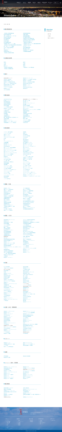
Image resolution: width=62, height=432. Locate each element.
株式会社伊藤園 (6, 223)
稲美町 (24, 64)
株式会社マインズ (7, 395)
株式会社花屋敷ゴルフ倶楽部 (28, 345)
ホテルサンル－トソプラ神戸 (28, 168)
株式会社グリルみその (7, 273)
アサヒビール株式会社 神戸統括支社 (29, 219)
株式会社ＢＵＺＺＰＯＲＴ (27, 329)
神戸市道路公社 (6, 39)
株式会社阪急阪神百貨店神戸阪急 (9, 239)
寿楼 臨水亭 (6, 156)
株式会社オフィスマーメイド (28, 313)
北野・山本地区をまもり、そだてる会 (10, 35)
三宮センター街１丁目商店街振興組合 (29, 232)
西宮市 (24, 62)
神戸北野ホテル (6, 143)
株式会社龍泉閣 (6, 176)
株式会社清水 (25, 230)
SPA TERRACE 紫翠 (7, 159)
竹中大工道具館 (25, 114)
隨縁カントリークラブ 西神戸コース (29, 344)
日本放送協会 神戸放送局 (27, 328)
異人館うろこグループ (7, 100)
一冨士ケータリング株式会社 (8, 268)
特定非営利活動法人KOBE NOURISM (10, 391)
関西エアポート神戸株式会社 (8, 189)
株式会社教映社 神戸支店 (8, 368)
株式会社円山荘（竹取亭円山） (9, 161)
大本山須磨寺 (6, 114)
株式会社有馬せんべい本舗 (8, 222)
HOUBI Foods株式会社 (27, 296)
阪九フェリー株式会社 (26, 206)
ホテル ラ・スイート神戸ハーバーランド (29, 173)
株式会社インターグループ (8, 313)
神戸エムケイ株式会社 (26, 189)
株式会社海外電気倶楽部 (27, 226)
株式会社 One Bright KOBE (8, 254)
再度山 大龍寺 (25, 118)
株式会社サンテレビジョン (27, 320)
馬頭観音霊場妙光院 (26, 116)
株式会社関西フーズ (7, 270)
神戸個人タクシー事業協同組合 (28, 190)
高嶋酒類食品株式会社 (7, 235)
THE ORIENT (25, 137)
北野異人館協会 (25, 34)
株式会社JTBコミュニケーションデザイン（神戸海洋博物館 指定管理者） (31, 110)
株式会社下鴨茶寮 (26, 281)
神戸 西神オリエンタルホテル (28, 143)
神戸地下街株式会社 (26, 228)
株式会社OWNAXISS (7, 317)
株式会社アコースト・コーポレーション (10, 366)
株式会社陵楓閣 (6, 163)
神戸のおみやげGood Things (28, 231)
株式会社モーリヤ (7, 296)
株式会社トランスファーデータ (28, 326)
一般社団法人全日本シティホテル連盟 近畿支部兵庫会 (32, 43)
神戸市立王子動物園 (26, 105)
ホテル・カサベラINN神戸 (8, 167)
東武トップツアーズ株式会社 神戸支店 (10, 83)
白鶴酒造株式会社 (7, 116)
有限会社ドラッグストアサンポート (29, 240)
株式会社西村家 (25, 291)
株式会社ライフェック (26, 299)
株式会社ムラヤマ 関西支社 (8, 378)
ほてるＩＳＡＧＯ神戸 (26, 163)
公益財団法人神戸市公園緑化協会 (28, 38)
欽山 (4, 139)
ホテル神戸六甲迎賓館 (7, 168)
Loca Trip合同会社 (7, 89)
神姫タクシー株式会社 (26, 198)
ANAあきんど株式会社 (7, 79)
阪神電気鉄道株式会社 (26, 203)
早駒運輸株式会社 (7, 203)
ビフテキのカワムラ (7, 288)
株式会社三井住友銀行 (26, 356)
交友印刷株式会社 (7, 369)
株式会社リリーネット (26, 252)
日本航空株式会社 (26, 205)
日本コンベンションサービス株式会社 (10, 326)
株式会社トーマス (7, 241)
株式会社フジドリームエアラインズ (29, 207)
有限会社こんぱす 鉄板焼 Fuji (8, 279)
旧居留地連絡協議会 (26, 35)
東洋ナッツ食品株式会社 (27, 239)
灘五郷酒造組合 (25, 241)
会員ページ (56, 2)
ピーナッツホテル (26, 161)
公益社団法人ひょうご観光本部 (28, 50)
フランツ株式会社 (26, 245)
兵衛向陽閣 (5, 164)
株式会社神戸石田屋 (7, 275)
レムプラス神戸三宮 (7, 178)
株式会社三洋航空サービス (8, 80)
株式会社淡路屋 (25, 266)
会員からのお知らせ (42, 422)
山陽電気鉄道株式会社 (7, 197)
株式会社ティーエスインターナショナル (10, 283)
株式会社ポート (6, 207)
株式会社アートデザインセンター (9, 311)
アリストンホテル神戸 (7, 133)
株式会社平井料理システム (8, 290)
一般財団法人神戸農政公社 (27, 42)
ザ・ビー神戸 (25, 155)
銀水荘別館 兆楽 (25, 139)
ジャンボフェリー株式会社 (27, 197)
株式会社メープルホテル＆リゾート (29, 174)
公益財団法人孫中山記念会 (27, 113)
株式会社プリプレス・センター (9, 377)
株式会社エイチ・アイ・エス (28, 78)
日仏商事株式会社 (26, 243)
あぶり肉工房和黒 (7, 266)
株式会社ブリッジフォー (8, 292)
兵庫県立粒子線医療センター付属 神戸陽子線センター (32, 395)
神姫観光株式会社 (7, 198)
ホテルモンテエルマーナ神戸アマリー (29, 172)
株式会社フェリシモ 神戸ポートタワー (10, 121)
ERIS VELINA (6, 226)
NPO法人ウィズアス (26, 46)
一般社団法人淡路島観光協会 (8, 68)
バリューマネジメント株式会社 (28, 235)
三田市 (24, 63)
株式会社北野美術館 (7, 103)
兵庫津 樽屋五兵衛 (26, 236)
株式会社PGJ (25, 88)
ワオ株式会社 (6, 300)
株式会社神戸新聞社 (7, 320)
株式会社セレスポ (7, 373)
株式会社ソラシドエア (7, 201)
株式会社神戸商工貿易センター (28, 41)
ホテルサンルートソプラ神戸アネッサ (10, 169)
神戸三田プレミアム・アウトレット (29, 103)
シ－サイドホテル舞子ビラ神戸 (28, 156)
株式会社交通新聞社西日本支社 (28, 315)
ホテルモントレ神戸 (7, 173)
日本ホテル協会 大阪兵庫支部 (8, 47)
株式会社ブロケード (26, 295)
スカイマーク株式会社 (26, 199)
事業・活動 (31, 418)
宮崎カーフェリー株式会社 (8, 210)
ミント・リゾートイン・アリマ (9, 174)
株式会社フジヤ (25, 378)
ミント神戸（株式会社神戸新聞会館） (10, 253)
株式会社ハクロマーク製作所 (8, 374)
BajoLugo (5, 237)
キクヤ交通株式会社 (26, 188)
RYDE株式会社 (25, 333)
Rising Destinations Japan (27, 87)
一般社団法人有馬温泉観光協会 (9, 33)
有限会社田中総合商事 (7, 202)
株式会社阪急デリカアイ (27, 292)
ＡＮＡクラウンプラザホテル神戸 (9, 137)
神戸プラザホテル (26, 147)
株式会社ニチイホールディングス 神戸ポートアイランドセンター (12, 248)
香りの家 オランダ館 (26, 100)
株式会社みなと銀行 (7, 357)
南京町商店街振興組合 (7, 245)
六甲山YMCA (6, 177)
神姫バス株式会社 (7, 199)
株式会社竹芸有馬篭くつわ (8, 240)
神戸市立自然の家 (7, 146)
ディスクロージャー (21, 421)
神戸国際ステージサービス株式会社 (29, 368)
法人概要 (19, 422)
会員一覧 (41, 421)
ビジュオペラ (25, 237)
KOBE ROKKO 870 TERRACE (28, 152)
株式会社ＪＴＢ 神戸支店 (27, 80)
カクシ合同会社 (25, 317)
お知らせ (24, 3)
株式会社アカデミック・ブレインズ (29, 311)
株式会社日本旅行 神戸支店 (27, 83)
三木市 (5, 63)
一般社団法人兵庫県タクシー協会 (9, 206)
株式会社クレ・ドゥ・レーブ (8, 274)
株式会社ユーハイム (26, 249)
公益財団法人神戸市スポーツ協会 (9, 344)
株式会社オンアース (26, 268)
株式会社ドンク (25, 288)
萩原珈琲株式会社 (7, 249)
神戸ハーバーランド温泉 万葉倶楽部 (10, 147)
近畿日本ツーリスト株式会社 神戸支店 (29, 79)
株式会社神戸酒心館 (7, 104)
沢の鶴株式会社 (6, 110)
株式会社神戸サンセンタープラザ (28, 227)
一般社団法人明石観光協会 (8, 67)
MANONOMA (25, 122)
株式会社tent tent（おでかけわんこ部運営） (30, 324)
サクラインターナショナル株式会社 (29, 370)
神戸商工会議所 (6, 41)
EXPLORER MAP (7, 315)
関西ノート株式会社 (7, 227)
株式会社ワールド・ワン (27, 301)
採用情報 (19, 423)
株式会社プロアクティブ (27, 330)
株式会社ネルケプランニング (28, 375)
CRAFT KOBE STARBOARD (28, 274)
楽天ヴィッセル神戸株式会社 (8, 346)
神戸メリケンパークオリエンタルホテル (10, 152)
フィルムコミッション (10, 426)
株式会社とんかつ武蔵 (7, 286)
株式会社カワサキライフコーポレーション (30, 389)
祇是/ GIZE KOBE (26, 270)
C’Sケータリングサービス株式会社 (9, 281)
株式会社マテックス (7, 330)
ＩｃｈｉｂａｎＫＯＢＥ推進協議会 (29, 312)
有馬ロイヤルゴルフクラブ (27, 342)
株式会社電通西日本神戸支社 (28, 325)
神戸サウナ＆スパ (26, 108)
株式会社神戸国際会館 (7, 37)
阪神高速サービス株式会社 (8, 394)
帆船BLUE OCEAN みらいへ (8, 205)
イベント (8, 420)
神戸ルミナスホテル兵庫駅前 (8, 154)
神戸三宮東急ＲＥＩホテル (27, 142)
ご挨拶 (19, 420)
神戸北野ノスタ (25, 101)
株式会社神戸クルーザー (8, 192)
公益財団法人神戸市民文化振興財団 (29, 39)
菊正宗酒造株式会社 (7, 101)
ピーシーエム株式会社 (7, 291)
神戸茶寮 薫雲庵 (7, 277)
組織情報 (29, 3)
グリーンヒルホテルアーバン (8, 141)
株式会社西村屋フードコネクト (9, 287)
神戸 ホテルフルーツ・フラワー (9, 151)
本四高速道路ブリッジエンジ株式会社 (10, 122)
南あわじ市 (5, 66)
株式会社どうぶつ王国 (7, 108)
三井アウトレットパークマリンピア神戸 (29, 248)
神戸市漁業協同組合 (7, 38)
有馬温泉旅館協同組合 (26, 33)
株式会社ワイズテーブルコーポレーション (11, 299)
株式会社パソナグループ (27, 393)
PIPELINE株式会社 (7, 328)
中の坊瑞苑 (25, 160)
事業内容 (39, 3)
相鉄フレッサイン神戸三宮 (27, 159)
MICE (7, 427)
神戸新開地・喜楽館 (7, 112)
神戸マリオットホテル (26, 167)
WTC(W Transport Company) (28, 202)
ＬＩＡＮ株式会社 (7, 332)
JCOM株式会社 (6, 324)
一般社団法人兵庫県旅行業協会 (9, 52)
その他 (8, 423)
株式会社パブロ (6, 375)
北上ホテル (25, 138)
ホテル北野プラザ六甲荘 (27, 165)
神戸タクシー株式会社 (26, 192)
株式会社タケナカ (26, 321)
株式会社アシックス (7, 342)
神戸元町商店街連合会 (7, 232)
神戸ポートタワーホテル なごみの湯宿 (10, 150)
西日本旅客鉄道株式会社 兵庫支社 (28, 201)
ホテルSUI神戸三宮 (26, 169)
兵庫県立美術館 (6, 118)
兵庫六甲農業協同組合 (26, 47)
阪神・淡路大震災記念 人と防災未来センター (11, 117)
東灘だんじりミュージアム (27, 117)
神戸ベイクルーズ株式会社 (27, 193)
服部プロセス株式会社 (26, 377)
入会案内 (41, 420)
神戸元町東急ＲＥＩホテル (27, 151)
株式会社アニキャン (7, 312)
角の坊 (5, 138)
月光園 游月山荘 (25, 141)
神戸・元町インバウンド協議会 (9, 46)
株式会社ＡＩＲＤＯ (7, 188)
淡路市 (5, 64)
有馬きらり (25, 133)
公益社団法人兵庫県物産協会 (8, 250)
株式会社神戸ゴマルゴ (26, 278)
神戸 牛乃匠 (25, 275)
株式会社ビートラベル (26, 84)
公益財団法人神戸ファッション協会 (9, 43)
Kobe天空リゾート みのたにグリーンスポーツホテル (31, 176)
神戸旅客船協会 (25, 194)
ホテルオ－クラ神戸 (26, 164)
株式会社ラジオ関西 (7, 333)
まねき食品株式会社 (7, 295)
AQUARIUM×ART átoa (8, 99)
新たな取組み (8, 421)
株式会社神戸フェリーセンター (9, 194)
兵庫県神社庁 (6, 50)
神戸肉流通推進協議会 (7, 231)
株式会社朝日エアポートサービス (9, 219)
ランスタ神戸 (6, 345)
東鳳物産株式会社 (26, 287)
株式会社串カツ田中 (26, 273)
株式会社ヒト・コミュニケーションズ (10, 329)
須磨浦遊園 (25, 112)
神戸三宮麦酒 (25, 277)
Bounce (5, 393)
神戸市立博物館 (6, 105)
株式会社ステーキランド (27, 282)
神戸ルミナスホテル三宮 (8, 155)
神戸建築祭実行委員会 (26, 37)
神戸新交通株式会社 (7, 193)
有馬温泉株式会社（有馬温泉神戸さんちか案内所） (31, 222)
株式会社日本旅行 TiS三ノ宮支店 (9, 84)
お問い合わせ (50, 3)
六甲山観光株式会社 (26, 121)
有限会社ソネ (6, 282)
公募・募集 (8, 422)
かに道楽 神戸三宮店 (26, 269)
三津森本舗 (5, 256)
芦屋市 (5, 62)
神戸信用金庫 (6, 356)
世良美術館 (5, 113)
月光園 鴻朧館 (6, 142)
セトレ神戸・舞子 (7, 160)
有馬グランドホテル (7, 134)
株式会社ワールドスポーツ (8, 257)
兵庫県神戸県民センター (8, 51)
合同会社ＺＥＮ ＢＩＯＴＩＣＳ (9, 390)
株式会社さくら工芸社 (7, 370)
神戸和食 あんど (6, 278)
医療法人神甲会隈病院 (7, 389)
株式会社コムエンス (7, 321)
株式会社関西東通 (7, 319)
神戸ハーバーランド (7, 48)
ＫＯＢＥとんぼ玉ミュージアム (9, 109)
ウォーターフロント (9, 428)
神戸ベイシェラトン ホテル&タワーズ (29, 146)
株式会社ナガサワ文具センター (9, 244)
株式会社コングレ (26, 319)
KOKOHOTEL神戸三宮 (27, 154)
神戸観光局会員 (44, 3)
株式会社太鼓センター (26, 390)
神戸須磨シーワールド (26, 104)
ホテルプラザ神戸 (7, 172)
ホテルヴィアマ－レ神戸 (8, 165)
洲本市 (24, 66)
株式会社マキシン (26, 250)
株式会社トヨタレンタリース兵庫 (9, 243)
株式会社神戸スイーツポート (8, 230)
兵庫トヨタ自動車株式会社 (8, 252)
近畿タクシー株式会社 (7, 190)
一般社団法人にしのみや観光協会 (28, 67)
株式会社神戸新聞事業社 (27, 316)
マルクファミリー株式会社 (8, 87)
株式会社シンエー (26, 373)
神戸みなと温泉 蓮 (26, 150)
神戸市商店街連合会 (7, 228)
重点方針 (34, 3)
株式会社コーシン (26, 279)
